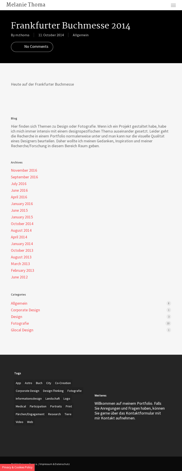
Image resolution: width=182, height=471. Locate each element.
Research (54, 414)
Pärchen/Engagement (30, 414)
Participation (38, 406)
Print (69, 406)
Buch (39, 383)
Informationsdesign (29, 399)
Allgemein (81, 35)
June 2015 (19, 210)
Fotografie (20, 323)
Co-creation (63, 383)
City (48, 383)
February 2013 (22, 270)
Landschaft (53, 399)
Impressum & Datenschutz (55, 464)
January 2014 (22, 243)
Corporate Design (25, 310)
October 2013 (22, 250)
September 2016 (24, 177)
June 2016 (19, 190)
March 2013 (20, 263)
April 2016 (19, 197)
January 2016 (22, 203)
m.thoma (22, 35)
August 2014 (21, 230)
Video (19, 422)
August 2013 (21, 257)
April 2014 (19, 237)
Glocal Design (22, 330)
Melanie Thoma (26, 5)
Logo (66, 399)
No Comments (35, 46)
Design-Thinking (53, 391)
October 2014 (22, 223)
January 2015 (22, 217)
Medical (21, 406)
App (18, 383)
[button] (173, 5)
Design (16, 316)
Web (30, 422)
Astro (28, 383)
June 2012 (19, 277)
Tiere (68, 414)
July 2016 (18, 183)
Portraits (56, 406)
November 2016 (24, 170)
